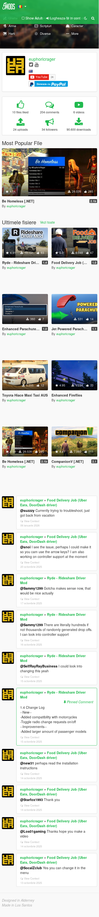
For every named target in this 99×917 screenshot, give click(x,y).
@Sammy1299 (31, 588)
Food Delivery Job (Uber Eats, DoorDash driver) (53, 502)
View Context (31, 521)
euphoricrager (42, 59)
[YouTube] (36, 64)
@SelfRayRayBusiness (39, 666)
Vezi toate (47, 222)
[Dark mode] (85, 18)
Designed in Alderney (18, 900)
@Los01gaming (33, 831)
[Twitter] (31, 64)
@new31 (27, 763)
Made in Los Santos (17, 905)
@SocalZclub (31, 867)
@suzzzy (27, 510)
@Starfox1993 (31, 799)
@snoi (25, 546)
